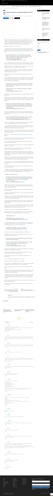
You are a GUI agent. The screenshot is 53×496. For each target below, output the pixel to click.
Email (37, 46)
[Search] (51, 6)
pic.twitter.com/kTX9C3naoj (19, 218)
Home (3, 8)
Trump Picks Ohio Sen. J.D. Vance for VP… (14, 46)
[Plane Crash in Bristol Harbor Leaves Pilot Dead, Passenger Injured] (39, 29)
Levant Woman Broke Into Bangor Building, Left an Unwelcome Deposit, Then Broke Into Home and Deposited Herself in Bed (45, 24)
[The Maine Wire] (26, 3)
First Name (38, 43)
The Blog (22, 6)
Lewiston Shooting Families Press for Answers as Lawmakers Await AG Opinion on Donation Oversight (45, 34)
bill (12, 141)
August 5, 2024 (22, 245)
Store (40, 6)
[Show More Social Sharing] (21, 18)
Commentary (17, 6)
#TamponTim (10, 227)
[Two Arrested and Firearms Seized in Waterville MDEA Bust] (19, 306)
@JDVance (15, 174)
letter (7, 270)
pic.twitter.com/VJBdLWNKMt (23, 179)
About (26, 6)
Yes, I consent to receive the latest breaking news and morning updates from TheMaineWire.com (43, 52)
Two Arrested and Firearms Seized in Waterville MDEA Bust (19, 310)
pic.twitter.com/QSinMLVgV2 (21, 227)
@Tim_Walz (16, 48)
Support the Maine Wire (33, 6)
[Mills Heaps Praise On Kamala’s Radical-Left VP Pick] (19, 29)
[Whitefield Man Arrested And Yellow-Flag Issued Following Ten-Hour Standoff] (30, 306)
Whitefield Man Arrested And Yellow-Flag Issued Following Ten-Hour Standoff (30, 310)
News (13, 6)
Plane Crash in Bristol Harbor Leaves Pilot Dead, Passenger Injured (46, 29)
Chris (7, 434)
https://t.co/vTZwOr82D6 (10, 180)
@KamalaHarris (16, 50)
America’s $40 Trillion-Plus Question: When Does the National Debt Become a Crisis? (17, 0)
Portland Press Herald (29, 66)
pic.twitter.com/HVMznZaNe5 (11, 244)
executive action (11, 151)
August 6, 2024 (22, 59)
